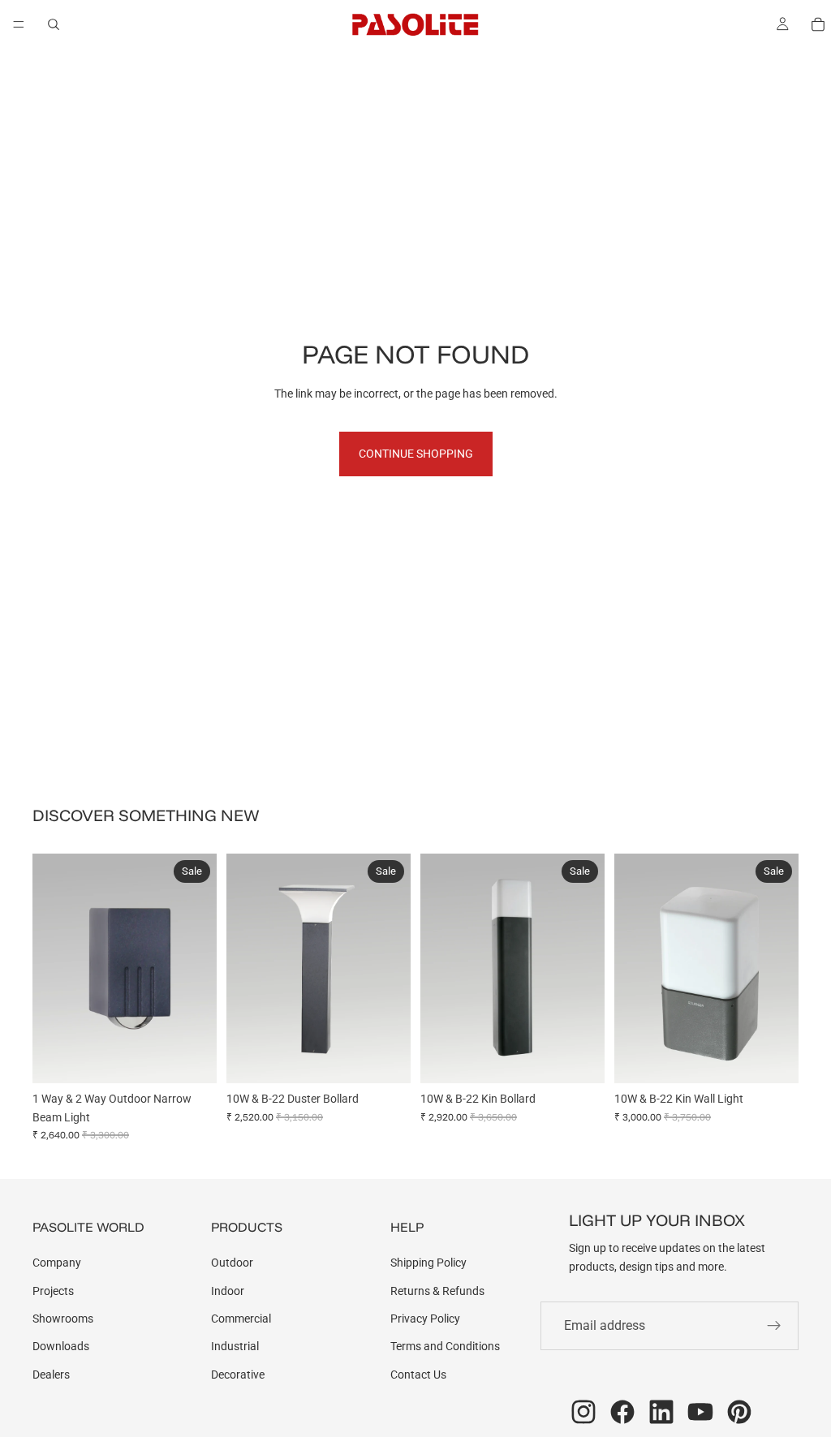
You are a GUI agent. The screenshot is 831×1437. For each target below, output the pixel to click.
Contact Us (418, 1374)
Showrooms (62, 1318)
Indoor (227, 1290)
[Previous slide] (50, 968)
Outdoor (232, 1262)
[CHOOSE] (191, 1058)
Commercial (241, 1318)
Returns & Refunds (437, 1290)
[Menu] (18, 24)
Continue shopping (416, 453)
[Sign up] (774, 1326)
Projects (53, 1290)
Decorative (238, 1374)
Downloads (60, 1346)
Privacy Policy (425, 1318)
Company (56, 1262)
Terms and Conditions (445, 1346)
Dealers (51, 1374)
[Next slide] (199, 968)
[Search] (53, 24)
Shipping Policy (428, 1262)
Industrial (235, 1346)
